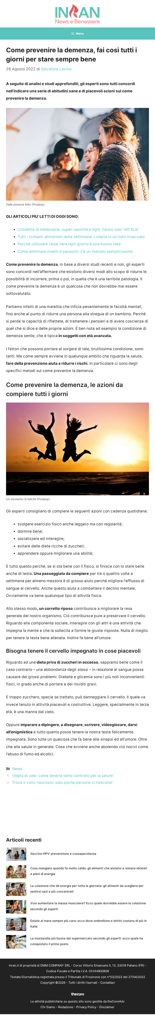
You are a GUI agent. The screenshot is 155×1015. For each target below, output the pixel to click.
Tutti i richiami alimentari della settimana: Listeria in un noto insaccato (81, 236)
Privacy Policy (86, 1007)
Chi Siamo (48, 1007)
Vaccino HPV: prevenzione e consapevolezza (63, 854)
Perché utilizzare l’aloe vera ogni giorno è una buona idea (69, 244)
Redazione (65, 1007)
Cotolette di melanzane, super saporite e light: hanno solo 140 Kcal (78, 229)
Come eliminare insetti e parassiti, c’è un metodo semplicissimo (75, 251)
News (17, 768)
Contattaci (107, 982)
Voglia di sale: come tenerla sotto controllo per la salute (62, 775)
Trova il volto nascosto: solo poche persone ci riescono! (62, 782)
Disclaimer (106, 1007)
